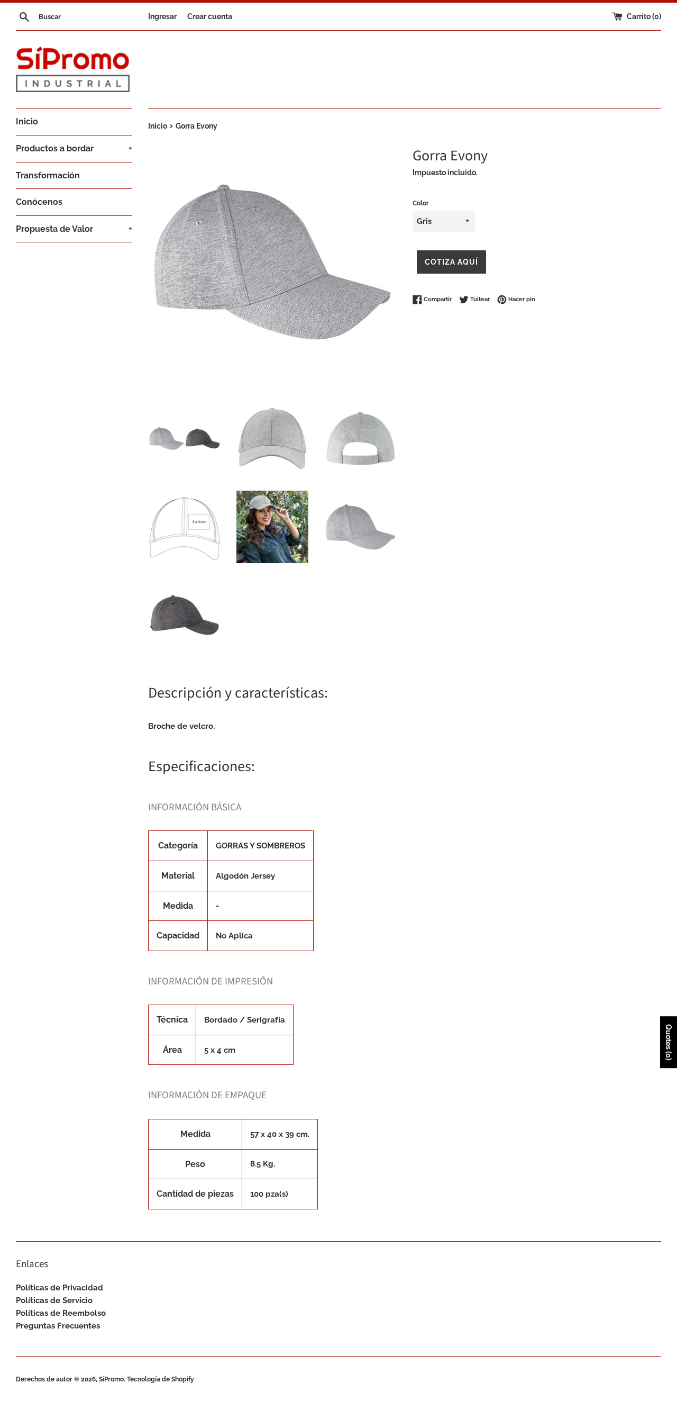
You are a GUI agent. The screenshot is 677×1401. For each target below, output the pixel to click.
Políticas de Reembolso (61, 1313)
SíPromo (111, 1379)
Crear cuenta (209, 16)
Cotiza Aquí (451, 262)
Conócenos (39, 202)
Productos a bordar (74, 148)
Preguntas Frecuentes (58, 1326)
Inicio (27, 121)
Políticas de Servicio (54, 1300)
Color (421, 203)
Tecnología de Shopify (160, 1379)
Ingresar (162, 16)
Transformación (48, 175)
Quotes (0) (668, 1042)
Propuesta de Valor (74, 229)
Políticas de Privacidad (59, 1287)
